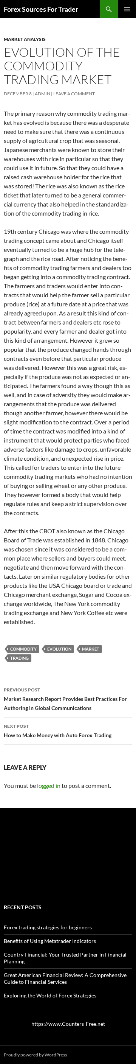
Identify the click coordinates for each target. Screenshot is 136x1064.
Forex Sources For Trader (41, 9)
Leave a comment (74, 93)
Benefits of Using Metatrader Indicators (50, 941)
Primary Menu (127, 9)
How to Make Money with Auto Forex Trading (57, 730)
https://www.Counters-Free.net (68, 1024)
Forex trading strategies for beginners (48, 927)
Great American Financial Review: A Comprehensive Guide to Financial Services (65, 978)
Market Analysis (25, 39)
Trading (19, 657)
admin (42, 93)
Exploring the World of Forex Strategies (50, 995)
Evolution (59, 648)
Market (90, 648)
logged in (48, 785)
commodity (23, 648)
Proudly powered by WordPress (35, 1055)
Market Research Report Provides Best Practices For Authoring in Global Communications (65, 699)
